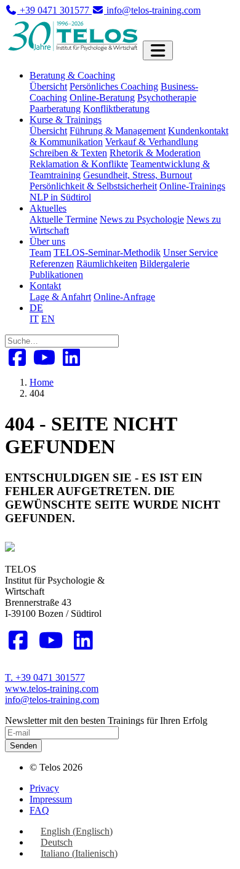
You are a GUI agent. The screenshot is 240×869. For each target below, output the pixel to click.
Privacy (44, 788)
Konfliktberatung (116, 108)
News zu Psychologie (142, 219)
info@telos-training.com (52, 699)
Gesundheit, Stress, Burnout (137, 175)
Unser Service (190, 252)
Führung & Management (118, 130)
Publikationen (56, 274)
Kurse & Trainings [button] (66, 119)
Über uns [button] (47, 241)
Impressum (51, 799)
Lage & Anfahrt (60, 297)
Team (40, 252)
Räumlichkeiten (106, 263)
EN (48, 319)
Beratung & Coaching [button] (72, 75)
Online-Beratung (102, 97)
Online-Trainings (192, 186)
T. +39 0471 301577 (45, 677)
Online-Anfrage (124, 297)
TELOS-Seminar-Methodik (107, 252)
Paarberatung (55, 108)
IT (34, 319)
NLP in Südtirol (60, 197)
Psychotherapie (166, 97)
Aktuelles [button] (48, 208)
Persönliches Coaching (114, 86)
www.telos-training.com (51, 688)
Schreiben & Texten (68, 153)
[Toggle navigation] (158, 51)
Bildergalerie (165, 263)
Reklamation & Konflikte (79, 164)
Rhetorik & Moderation (155, 153)
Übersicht (48, 86)
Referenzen (52, 263)
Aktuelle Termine (63, 219)
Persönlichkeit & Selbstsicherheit (93, 186)
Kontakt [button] (45, 285)
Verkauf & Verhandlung (151, 142)
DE (36, 308)
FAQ (39, 810)
